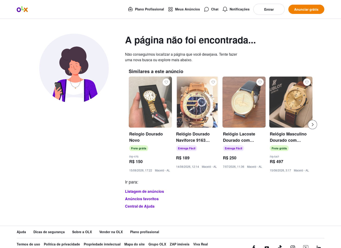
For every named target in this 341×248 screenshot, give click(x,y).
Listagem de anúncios (144, 191)
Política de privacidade (62, 244)
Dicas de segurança (49, 232)
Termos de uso (28, 244)
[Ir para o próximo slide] (312, 124)
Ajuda (21, 232)
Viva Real (200, 244)
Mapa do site (134, 244)
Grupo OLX (157, 244)
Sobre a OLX (82, 232)
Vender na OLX (111, 232)
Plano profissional (144, 232)
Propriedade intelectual (102, 244)
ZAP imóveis (180, 244)
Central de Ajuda (139, 206)
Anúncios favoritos (142, 198)
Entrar (269, 9)
